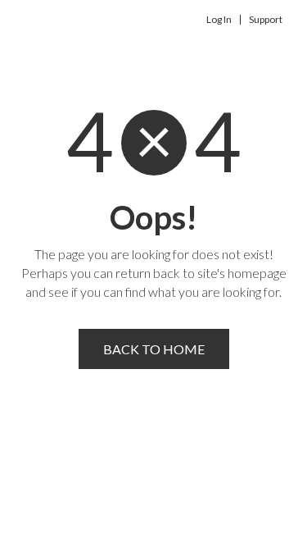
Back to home (154, 349)
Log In (219, 20)
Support (265, 20)
